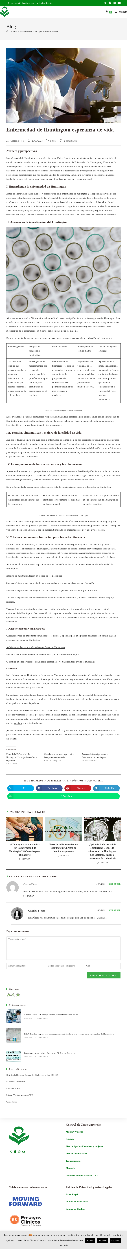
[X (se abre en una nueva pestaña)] (105, 3)
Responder (115, 884)
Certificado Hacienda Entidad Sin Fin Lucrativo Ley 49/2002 (32, 1075)
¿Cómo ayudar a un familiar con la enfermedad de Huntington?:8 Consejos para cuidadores (24, 849)
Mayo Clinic (26, 214)
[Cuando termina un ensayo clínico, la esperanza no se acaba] (13, 1016)
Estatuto (70, 1139)
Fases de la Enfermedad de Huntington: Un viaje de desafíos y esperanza (21, 757)
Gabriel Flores (17, 141)
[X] (11, 1152)
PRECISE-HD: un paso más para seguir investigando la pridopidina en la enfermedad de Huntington (69, 1034)
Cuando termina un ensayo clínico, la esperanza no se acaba (51, 1014)
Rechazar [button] (102, 1240)
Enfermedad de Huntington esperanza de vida (39, 31)
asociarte (18, 723)
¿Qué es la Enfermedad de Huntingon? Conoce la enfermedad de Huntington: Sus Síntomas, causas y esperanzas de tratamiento (102, 851)
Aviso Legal (72, 1194)
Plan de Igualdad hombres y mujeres (84, 1146)
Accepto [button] (90, 1240)
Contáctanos (11, 1102)
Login (41, 3)
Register (49, 3)
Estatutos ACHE (13, 1088)
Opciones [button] (115, 1240)
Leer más (63, 1245)
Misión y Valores (74, 1132)
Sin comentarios (41, 1018)
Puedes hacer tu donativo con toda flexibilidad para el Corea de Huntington (42, 654)
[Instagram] (13, 995)
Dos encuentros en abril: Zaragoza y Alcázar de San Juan (49, 1053)
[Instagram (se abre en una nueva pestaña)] (114, 3)
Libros (53, 141)
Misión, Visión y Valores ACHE (19, 1095)
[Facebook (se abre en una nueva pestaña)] (110, 3)
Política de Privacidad (15, 1082)
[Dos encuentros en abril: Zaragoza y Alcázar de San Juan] (13, 1054)
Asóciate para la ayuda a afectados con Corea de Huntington (35, 647)
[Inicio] (7, 31)
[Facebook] (9, 995)
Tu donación (75, 714)
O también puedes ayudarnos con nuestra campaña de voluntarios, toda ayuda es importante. (51, 662)
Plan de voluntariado (76, 1153)
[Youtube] (18, 995)
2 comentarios (70, 141)
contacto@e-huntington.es (22, 3)
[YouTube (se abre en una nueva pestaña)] (119, 3)
